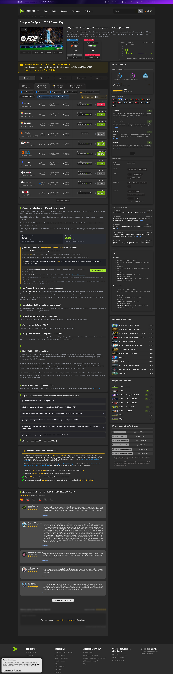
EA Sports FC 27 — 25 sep (132, 361)
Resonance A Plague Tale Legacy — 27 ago (132, 329)
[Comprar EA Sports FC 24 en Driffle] (29, 103)
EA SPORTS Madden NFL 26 (132, 399)
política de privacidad (33, 664)
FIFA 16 (132, 415)
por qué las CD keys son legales (65, 464)
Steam (82, 28)
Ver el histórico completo (78, 275)
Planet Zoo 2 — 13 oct (132, 373)
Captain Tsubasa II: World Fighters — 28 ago (132, 345)
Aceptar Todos (8, 670)
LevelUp (115, 142)
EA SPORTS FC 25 (132, 387)
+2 (132, 153)
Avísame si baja (99, 270)
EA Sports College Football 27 (132, 395)
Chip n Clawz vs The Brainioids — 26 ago (132, 325)
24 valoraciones (128, 91)
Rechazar (18, 670)
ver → (150, 85)
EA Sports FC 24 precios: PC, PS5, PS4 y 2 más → (140, 58)
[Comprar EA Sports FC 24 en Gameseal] (29, 142)
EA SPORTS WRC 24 (132, 411)
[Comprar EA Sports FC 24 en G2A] (29, 152)
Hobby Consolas (118, 121)
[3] (39, 499)
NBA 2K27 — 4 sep (132, 357)
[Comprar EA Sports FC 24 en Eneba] (29, 113)
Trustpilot (78, 470)
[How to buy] (105, 112)
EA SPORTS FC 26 (132, 391)
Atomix (115, 131)
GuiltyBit (116, 110)
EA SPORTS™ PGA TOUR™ (132, 407)
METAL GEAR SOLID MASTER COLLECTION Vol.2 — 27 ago (132, 333)
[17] (21, 499)
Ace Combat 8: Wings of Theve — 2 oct (132, 365)
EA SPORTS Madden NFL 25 (132, 403)
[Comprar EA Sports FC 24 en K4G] (29, 191)
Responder (45, 515)
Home (19, 17)
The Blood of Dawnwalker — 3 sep (132, 349)
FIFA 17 (132, 419)
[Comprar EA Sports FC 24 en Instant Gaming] (29, 133)
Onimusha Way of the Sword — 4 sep (132, 353)
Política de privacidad (147, 653)
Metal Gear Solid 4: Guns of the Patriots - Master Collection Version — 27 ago (132, 337)
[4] (27, 499)
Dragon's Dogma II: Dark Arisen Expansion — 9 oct (132, 369)
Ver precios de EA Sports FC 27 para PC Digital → (41, 70)
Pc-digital (26, 17)
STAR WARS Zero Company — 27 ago (132, 341)
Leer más (131, 117)
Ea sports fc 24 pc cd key (38, 17)
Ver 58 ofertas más (63, 200)
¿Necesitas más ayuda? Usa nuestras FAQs (38, 441)
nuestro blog (96, 388)
